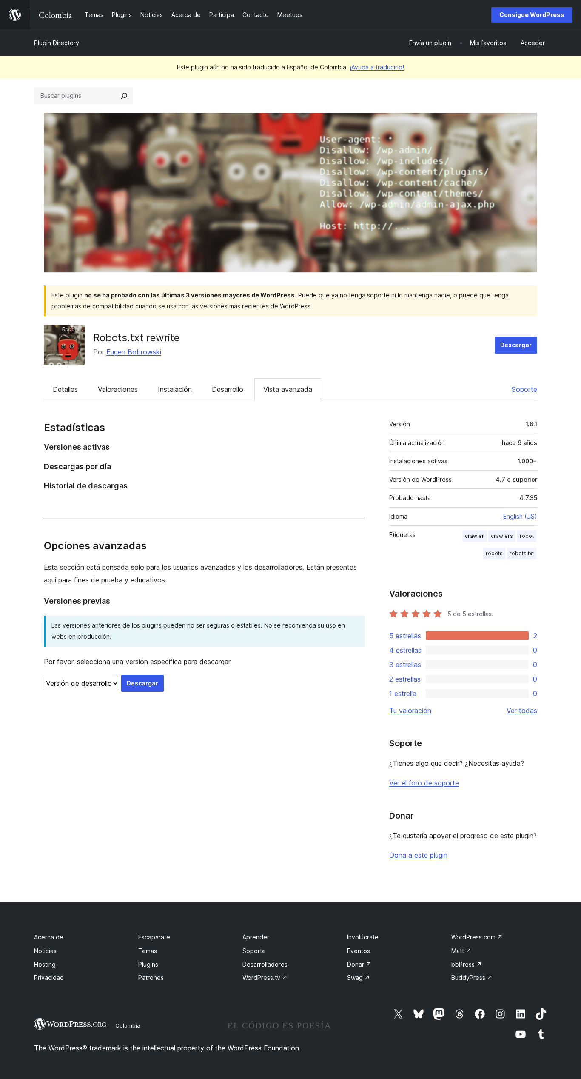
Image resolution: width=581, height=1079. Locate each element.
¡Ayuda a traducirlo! (377, 67)
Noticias (45, 950)
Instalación (175, 389)
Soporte (524, 389)
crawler (474, 536)
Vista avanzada (287, 389)
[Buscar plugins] (124, 95)
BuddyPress (472, 977)
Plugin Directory (56, 42)
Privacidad (49, 977)
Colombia (127, 1025)
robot (527, 536)
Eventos (358, 950)
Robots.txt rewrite (136, 337)
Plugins (148, 964)
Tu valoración (410, 710)
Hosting (45, 964)
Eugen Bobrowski (133, 352)
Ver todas (522, 710)
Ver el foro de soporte (424, 783)
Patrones (151, 977)
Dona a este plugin (418, 855)
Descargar (516, 344)
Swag (358, 977)
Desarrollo (227, 389)
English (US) (520, 516)
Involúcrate (363, 937)
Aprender (255, 937)
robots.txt (522, 553)
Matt (461, 950)
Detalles (65, 389)
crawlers (502, 536)
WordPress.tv (265, 977)
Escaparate (154, 937)
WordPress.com (477, 937)
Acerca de (48, 937)
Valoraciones (118, 389)
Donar (359, 964)
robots (494, 553)
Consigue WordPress (531, 14)
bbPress (466, 964)
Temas (147, 950)
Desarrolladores (265, 964)
